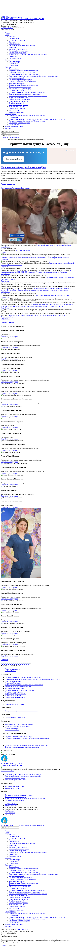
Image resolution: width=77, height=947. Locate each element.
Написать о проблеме (14, 159)
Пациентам (9, 865)
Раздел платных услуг (12, 669)
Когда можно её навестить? (14, 788)
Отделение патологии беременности (17, 726)
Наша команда (14, 836)
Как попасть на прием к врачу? (15, 797)
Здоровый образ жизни (13, 683)
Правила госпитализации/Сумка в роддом (19, 690)
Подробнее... (5, 247)
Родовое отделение (11, 728)
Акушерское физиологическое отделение (19, 724)
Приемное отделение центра (14, 704)
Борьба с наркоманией (16, 901)
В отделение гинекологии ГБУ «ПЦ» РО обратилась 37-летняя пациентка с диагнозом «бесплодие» (36, 271)
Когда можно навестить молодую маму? (18, 686)
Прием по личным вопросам (18, 899)
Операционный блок (12, 730)
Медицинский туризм (16, 910)
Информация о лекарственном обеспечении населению (24, 685)
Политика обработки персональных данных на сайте (23, 776)
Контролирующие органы (14, 692)
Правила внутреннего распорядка (20, 877)
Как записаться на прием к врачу (20, 886)
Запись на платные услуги (12, 665)
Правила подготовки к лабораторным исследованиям (23, 677)
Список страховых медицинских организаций (25, 892)
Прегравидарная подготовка (18, 903)
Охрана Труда (13, 854)
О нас (7, 833)
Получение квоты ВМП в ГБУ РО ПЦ (22, 870)
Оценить (4, 771)
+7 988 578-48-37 (10, 671)
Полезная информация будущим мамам (22, 879)
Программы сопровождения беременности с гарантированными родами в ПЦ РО (33, 679)
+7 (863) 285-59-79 (7, 28)
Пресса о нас (16, 188)
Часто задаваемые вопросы (14, 126)
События (8, 858)
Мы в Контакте (10, 813)
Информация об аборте (13, 695)
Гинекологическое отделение (15, 718)
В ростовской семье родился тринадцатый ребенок (53, 245)
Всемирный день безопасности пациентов (23, 883)
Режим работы (14, 867)
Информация (25, 188)
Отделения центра (9, 701)
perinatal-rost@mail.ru (12, 805)
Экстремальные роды (23, 250)
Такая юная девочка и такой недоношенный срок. (52, 295)
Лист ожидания (14, 908)
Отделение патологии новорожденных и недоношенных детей (26, 745)
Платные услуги (14, 800)
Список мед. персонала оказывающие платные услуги (27, 913)
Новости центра (6, 188)
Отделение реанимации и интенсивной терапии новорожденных (27, 738)
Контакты (8, 128)
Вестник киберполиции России (15, 779)
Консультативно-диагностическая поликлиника (21, 711)
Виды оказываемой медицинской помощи (23, 868)
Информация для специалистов (15, 694)
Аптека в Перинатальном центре (20, 885)
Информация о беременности (15, 697)
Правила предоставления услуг (19, 921)
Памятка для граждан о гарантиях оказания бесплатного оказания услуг (33, 874)
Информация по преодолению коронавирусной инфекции (25, 798)
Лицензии (12, 845)
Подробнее (10, 771)
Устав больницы (14, 842)
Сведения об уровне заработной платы (22, 843)
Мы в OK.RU (9, 814)
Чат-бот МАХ (7, 750)
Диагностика (7, 674)
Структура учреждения (17, 838)
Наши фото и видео (15, 856)
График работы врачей (16, 876)
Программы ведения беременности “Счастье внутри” (27, 919)
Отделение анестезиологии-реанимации (18, 736)
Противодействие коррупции (15, 778)
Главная (7, 33)
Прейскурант (13, 915)
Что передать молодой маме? (15, 688)
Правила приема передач (17, 888)
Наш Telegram (9, 811)
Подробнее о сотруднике (9, 336)
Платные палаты (14, 922)
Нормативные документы (17, 851)
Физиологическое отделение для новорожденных (22, 747)
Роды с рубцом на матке (13, 681)
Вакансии (12, 840)
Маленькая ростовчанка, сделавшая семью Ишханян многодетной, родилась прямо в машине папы (35, 257)
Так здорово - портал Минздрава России (18, 795)
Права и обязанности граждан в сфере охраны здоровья (28, 894)
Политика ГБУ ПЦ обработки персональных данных (23, 774)
